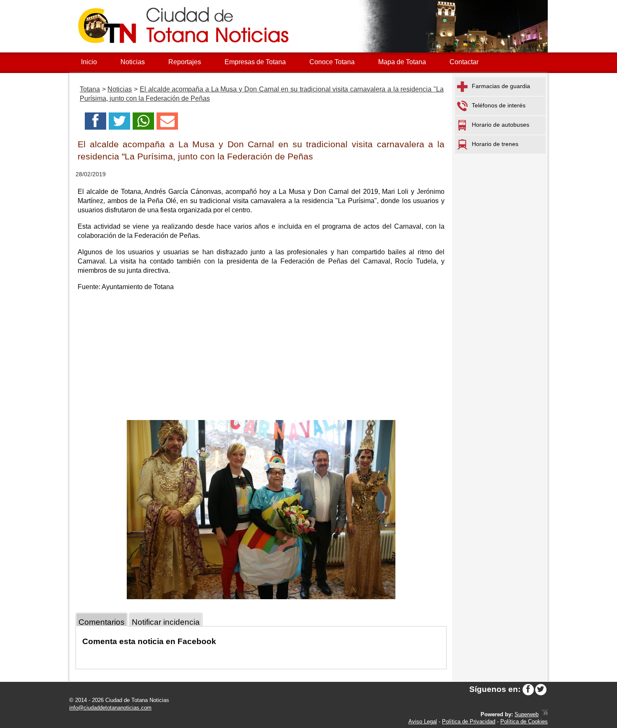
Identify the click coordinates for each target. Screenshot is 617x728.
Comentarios (101, 622)
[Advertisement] (261, 357)
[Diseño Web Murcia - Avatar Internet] (545, 714)
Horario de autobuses (500, 124)
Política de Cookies (524, 721)
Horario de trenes (495, 144)
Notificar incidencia (166, 622)
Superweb (527, 714)
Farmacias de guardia (501, 86)
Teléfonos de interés (498, 105)
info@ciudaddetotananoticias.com (110, 708)
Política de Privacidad (468, 721)
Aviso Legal (422, 721)
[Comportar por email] (167, 123)
